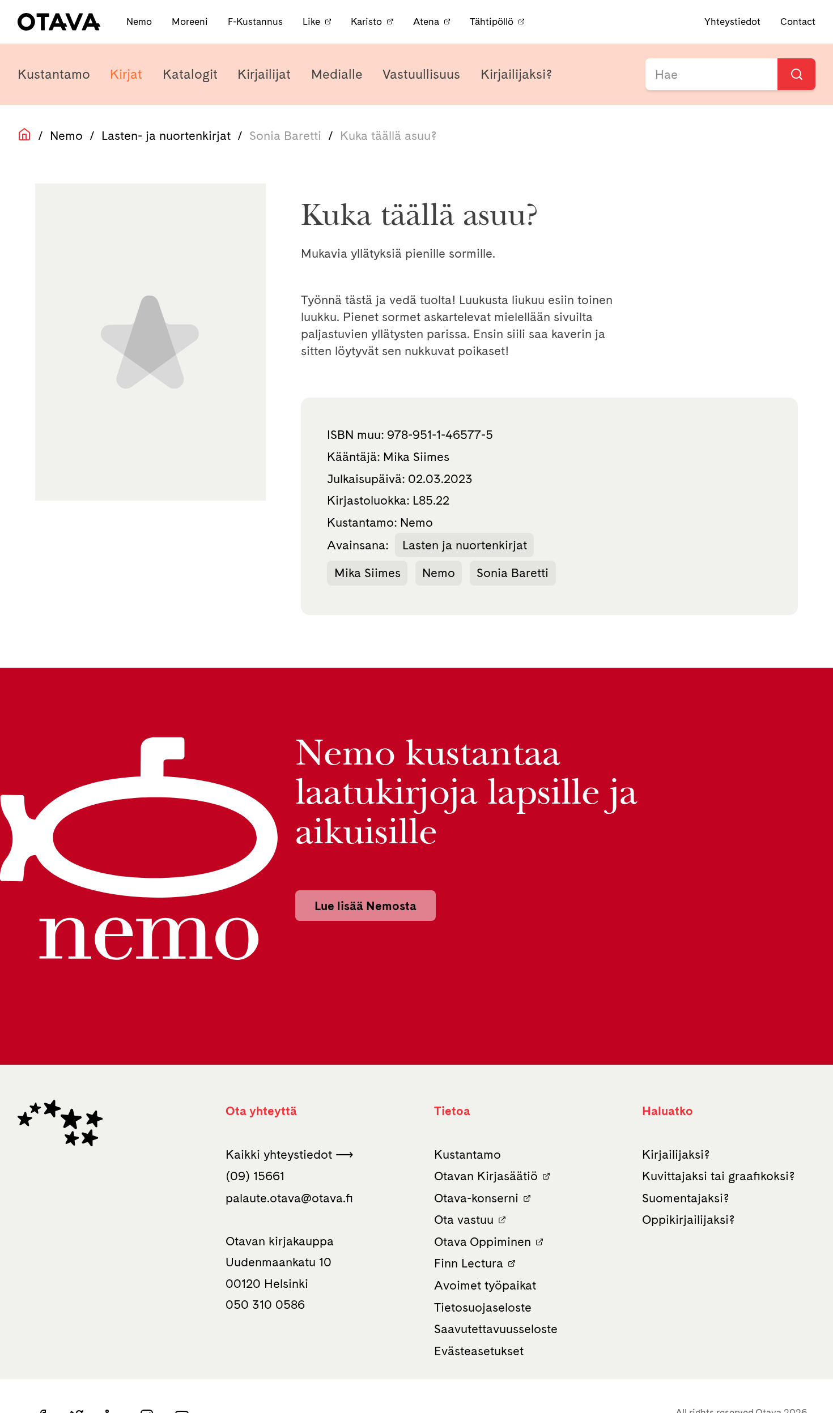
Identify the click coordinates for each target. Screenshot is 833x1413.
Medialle (337, 74)
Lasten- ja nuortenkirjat (166, 135)
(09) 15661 (255, 1175)
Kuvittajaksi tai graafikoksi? (718, 1175)
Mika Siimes (367, 572)
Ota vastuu (464, 1219)
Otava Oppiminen (482, 1241)
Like (311, 21)
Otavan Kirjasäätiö (486, 1175)
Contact (797, 21)
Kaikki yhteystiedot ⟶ (290, 1154)
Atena (426, 21)
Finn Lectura (468, 1263)
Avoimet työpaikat (485, 1285)
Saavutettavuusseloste (496, 1328)
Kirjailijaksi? (516, 74)
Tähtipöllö (491, 21)
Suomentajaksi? (685, 1197)
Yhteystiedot (732, 21)
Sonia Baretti (513, 572)
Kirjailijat (264, 74)
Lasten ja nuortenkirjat (464, 544)
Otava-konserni (476, 1197)
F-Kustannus (256, 21)
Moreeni (191, 21)
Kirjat (126, 74)
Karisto (366, 21)
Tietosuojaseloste (483, 1307)
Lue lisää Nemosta (365, 905)
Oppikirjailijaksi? (688, 1219)
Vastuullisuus (421, 74)
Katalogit (190, 74)
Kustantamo (54, 74)
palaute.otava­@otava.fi (289, 1197)
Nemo (140, 21)
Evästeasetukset (479, 1350)
